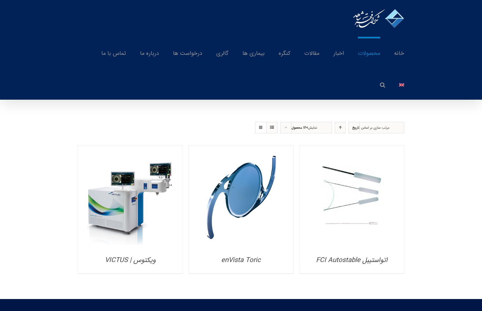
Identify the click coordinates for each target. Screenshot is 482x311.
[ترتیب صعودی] (340, 127)
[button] (382, 84)
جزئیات (351, 199)
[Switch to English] (401, 84)
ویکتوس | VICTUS (130, 260)
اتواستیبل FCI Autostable (351, 260)
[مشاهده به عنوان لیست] (271, 127)
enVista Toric (241, 260)
